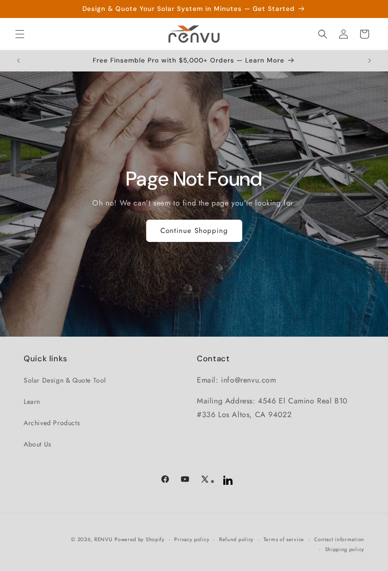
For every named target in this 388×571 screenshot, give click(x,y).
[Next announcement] (369, 60)
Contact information (339, 539)
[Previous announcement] (18, 60)
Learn (32, 401)
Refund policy (236, 539)
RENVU (103, 539)
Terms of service (284, 539)
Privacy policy (191, 539)
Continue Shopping (194, 230)
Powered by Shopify (140, 539)
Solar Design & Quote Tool (65, 380)
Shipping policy (345, 549)
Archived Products (52, 423)
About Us (38, 444)
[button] (19, 34)
